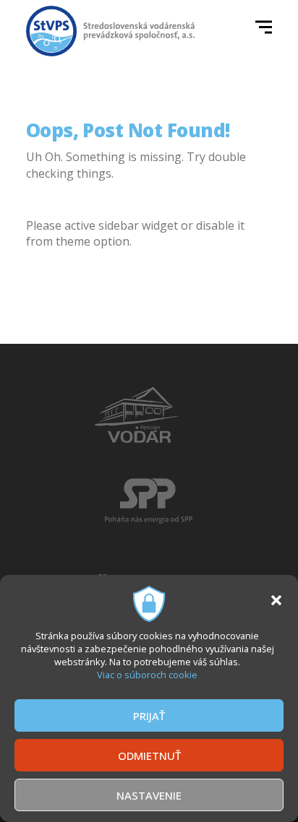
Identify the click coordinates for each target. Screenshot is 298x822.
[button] (276, 600)
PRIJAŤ (149, 716)
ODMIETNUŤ (149, 755)
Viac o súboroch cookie (147, 674)
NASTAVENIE (149, 795)
